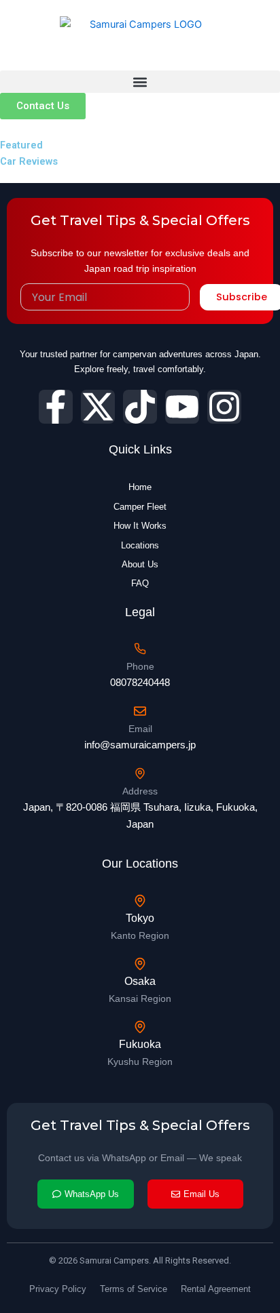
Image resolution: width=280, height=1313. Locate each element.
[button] (140, 81)
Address (140, 791)
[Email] (140, 711)
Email (140, 728)
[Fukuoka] (140, 1027)
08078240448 (140, 682)
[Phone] (140, 649)
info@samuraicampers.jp (140, 744)
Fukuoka (140, 1044)
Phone (140, 666)
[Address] (140, 773)
